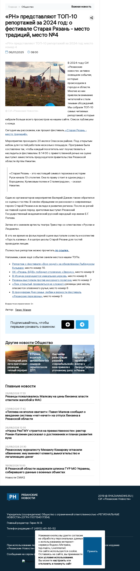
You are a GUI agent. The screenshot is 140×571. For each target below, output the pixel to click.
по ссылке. (62, 250)
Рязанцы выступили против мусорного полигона (42, 280)
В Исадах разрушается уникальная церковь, (39, 276)
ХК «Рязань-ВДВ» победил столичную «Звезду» (43, 272)
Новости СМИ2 (15, 477)
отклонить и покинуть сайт (54, 563)
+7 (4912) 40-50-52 (43, 528)
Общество (28, 6)
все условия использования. (55, 557)
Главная (13, 6)
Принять (92, 551)
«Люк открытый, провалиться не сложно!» (38, 284)
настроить (59, 560)
